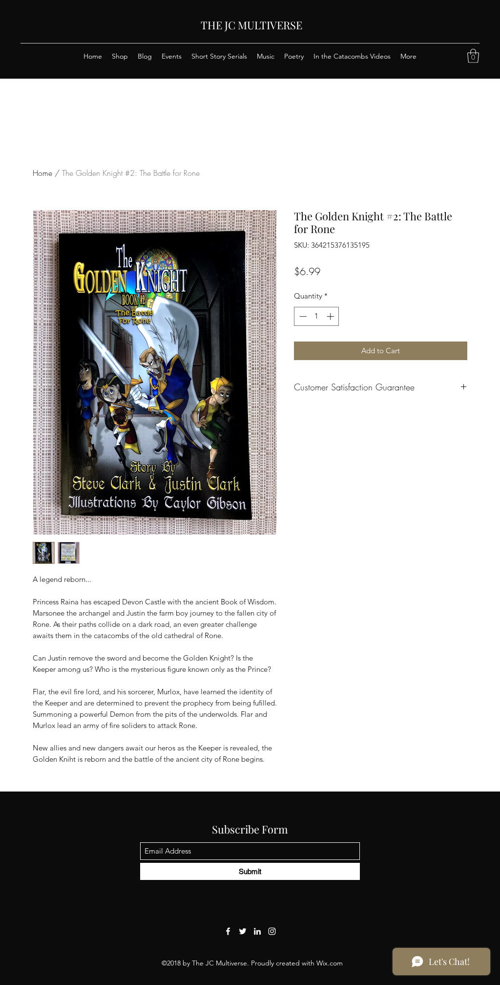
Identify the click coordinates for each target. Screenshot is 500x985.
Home (42, 173)
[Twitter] (243, 931)
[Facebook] (228, 931)
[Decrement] (302, 316)
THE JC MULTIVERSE (251, 25)
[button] (473, 56)
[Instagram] (272, 931)
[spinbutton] (317, 316)
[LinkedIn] (257, 931)
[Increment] (331, 316)
